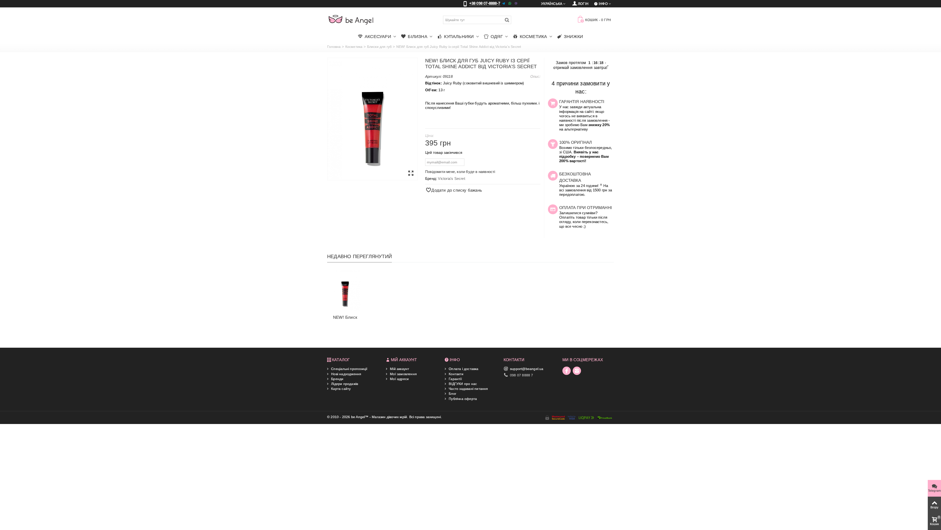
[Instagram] (577, 371)
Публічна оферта (462, 399)
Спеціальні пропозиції (348, 369)
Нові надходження (345, 374)
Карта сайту (340, 389)
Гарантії (455, 379)
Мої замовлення (403, 374)
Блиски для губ (379, 47)
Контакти (455, 374)
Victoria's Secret (451, 178)
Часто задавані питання (468, 389)
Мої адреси (399, 379)
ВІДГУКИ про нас (462, 384)
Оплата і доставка (463, 369)
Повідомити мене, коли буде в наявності (460, 172)
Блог (452, 394)
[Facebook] (566, 371)
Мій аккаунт (399, 369)
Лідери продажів (344, 384)
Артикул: (433, 76)
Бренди (336, 379)
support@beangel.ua (527, 369)
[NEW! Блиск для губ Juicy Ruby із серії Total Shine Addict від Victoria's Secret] (372, 119)
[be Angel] (351, 20)
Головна (334, 47)
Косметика (354, 47)
